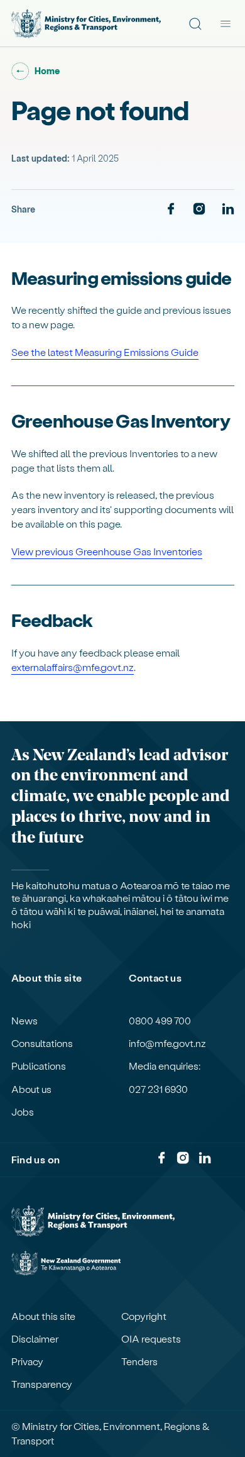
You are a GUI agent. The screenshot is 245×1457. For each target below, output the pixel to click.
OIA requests (151, 1339)
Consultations (42, 1043)
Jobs (22, 1112)
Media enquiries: (164, 1066)
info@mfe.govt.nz (167, 1043)
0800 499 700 (160, 1021)
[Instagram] (199, 209)
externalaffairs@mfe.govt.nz (72, 667)
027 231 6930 (158, 1089)
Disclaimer (34, 1339)
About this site (43, 1316)
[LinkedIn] (228, 209)
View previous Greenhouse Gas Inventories (106, 551)
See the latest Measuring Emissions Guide (105, 352)
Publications (38, 1066)
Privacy (27, 1361)
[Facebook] (171, 209)
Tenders (139, 1361)
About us (31, 1089)
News (24, 1021)
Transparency (41, 1384)
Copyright (143, 1316)
